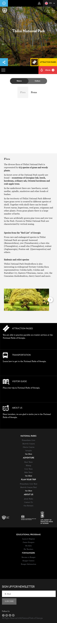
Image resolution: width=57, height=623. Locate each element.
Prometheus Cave (28, 440)
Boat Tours (28, 462)
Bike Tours (28, 472)
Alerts (49, 70)
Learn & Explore (28, 539)
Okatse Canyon (28, 447)
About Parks (28, 499)
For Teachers (28, 549)
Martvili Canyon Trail (28, 487)
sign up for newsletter (18, 586)
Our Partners (28, 506)
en (50, 3)
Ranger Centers (28, 561)
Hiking (28, 465)
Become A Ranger (28, 557)
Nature (19, 81)
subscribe (9, 601)
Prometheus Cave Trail (28, 484)
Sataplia (28, 450)
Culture (37, 81)
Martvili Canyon (28, 444)
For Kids (28, 546)
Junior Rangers (28, 542)
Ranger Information (28, 564)
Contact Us (28, 502)
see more (28, 454)
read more (28, 344)
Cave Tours (28, 469)
